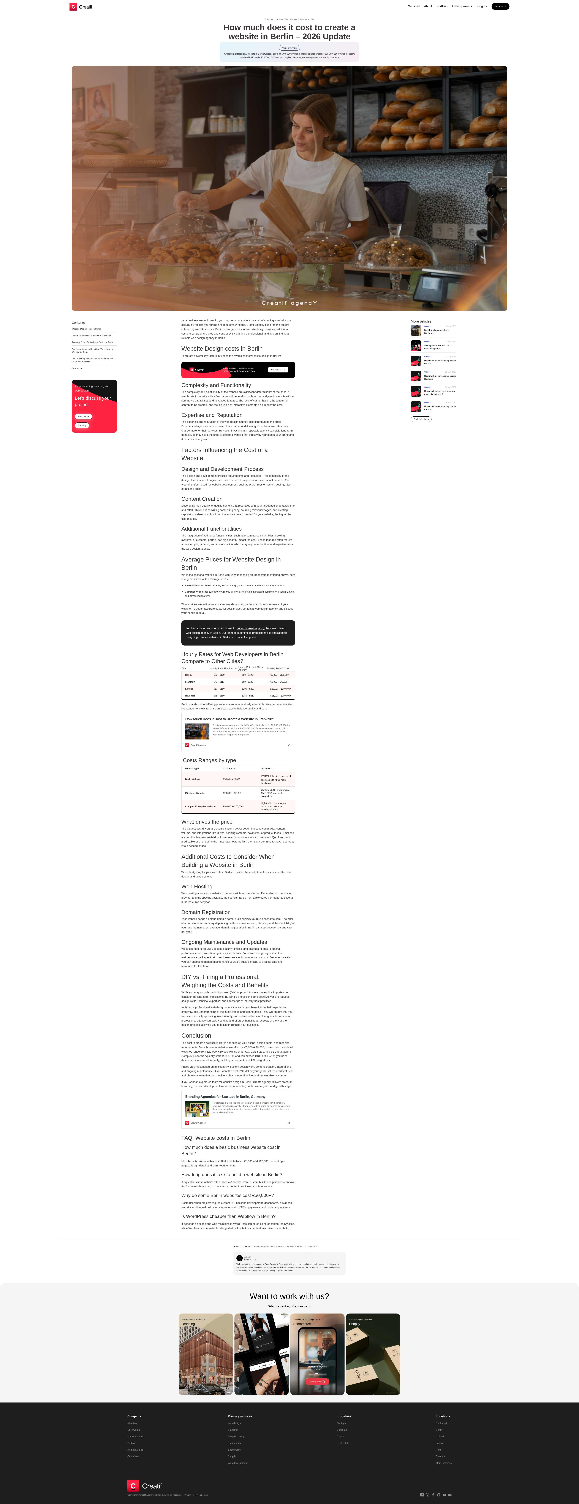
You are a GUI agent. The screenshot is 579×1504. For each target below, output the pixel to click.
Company (134, 1416)
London (190, 708)
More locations (444, 1463)
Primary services (240, 1416)
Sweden (440, 1456)
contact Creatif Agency (250, 628)
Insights (481, 6)
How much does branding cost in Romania (440, 377)
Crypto (340, 1436)
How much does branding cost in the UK (440, 408)
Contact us (133, 1456)
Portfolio (442, 6)
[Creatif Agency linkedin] (422, 1494)
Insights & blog (135, 1449)
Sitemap (204, 1495)
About (428, 6)
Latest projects (462, 6)
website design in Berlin (265, 355)
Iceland (440, 1436)
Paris (438, 1449)
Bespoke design (236, 1436)
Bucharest (441, 1423)
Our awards (133, 1430)
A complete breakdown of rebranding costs (436, 347)
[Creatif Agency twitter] (438, 1494)
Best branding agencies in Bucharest (436, 332)
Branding (233, 1430)
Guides (427, 326)
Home (236, 1246)
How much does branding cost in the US (440, 362)
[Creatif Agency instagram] (427, 1494)
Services (413, 6)
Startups (341, 1423)
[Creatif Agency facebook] (433, 1494)
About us (132, 1423)
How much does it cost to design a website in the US (440, 392)
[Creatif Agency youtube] (444, 1494)
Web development (237, 1463)
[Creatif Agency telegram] (450, 1494)
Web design (234, 1423)
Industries (344, 1416)
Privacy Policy (191, 1495)
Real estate (343, 1443)
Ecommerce (234, 1449)
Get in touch (500, 6)
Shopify (232, 1456)
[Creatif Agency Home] (144, 1486)
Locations (443, 1416)
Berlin (439, 1430)
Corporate (342, 1430)
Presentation (235, 1443)
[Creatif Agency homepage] (81, 7)
